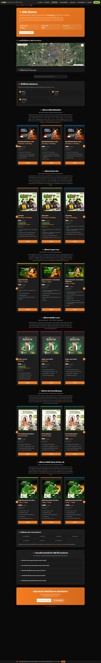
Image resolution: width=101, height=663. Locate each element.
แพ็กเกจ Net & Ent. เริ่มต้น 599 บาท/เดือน (57, 544)
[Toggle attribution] (83, 65)
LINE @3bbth (50, 15)
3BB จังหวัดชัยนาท (41, 544)
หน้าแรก (40, 2)
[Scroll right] (84, 146)
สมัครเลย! (97, 2)
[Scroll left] (17, 146)
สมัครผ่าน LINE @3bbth (27, 32)
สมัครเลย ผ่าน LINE (44, 600)
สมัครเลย (28, 163)
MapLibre (80, 64)
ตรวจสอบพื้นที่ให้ (63, 2)
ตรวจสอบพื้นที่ (59, 600)
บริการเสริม (72, 2)
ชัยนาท (27, 5)
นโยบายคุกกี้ (54, 661)
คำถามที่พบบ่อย (81, 2)
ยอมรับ (63, 661)
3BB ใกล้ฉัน (54, 2)
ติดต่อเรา (90, 2)
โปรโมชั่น (47, 2)
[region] (50, 54)
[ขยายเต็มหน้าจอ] (82, 45)
